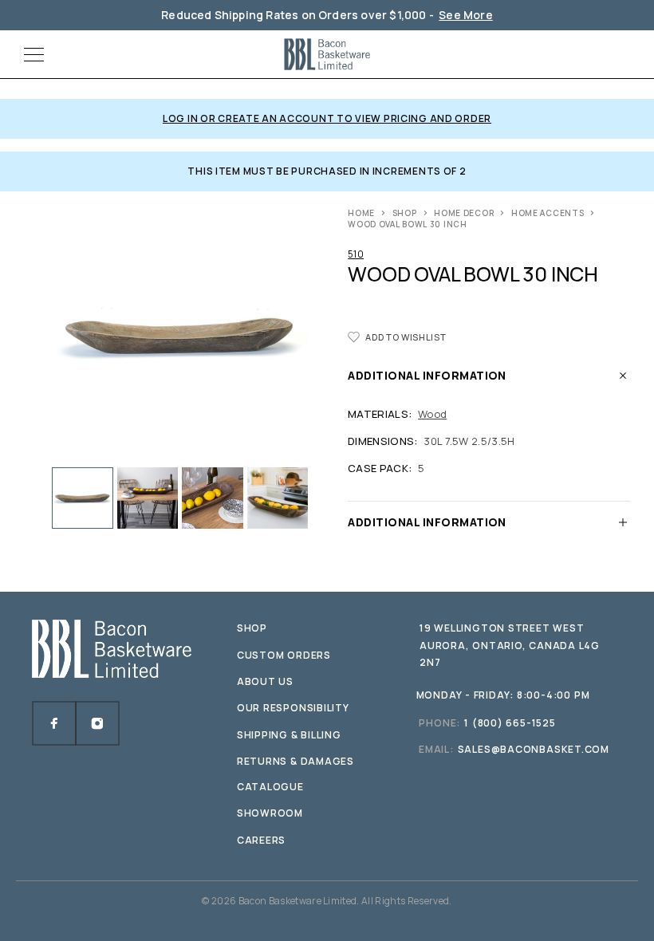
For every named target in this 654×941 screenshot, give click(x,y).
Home (361, 213)
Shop (404, 213)
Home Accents (547, 213)
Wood (432, 414)
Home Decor (464, 213)
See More (466, 14)
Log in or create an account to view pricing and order (327, 118)
